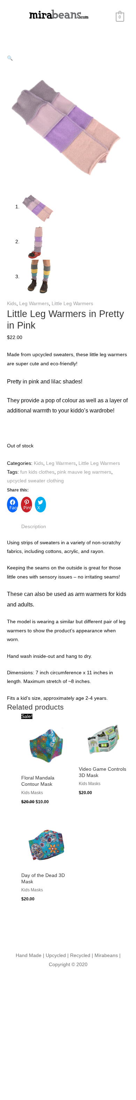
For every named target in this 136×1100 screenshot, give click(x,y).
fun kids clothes (37, 472)
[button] (10, 58)
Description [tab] (33, 526)
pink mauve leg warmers (84, 472)
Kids (11, 303)
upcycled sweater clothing (35, 480)
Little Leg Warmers (72, 303)
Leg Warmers (34, 303)
